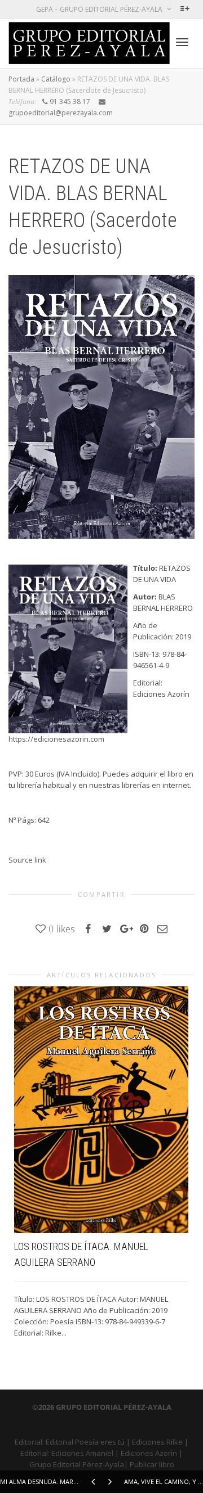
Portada (21, 79)
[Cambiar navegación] (182, 42)
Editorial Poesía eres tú (85, 1442)
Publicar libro (152, 1464)
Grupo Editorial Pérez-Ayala (76, 1464)
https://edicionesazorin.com (56, 739)
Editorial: (30, 1442)
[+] (101, 1109)
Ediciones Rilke (157, 1442)
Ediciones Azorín (149, 1453)
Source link (27, 860)
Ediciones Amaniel (82, 1453)
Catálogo (55, 79)
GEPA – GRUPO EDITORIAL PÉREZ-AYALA (100, 9)
